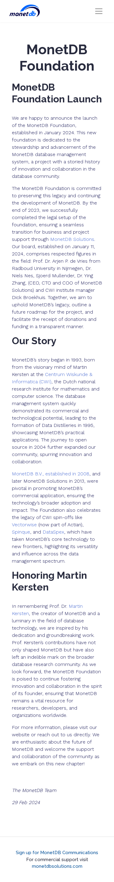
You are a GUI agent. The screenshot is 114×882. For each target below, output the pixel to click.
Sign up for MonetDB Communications (57, 852)
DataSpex (53, 532)
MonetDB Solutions (72, 239)
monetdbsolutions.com (57, 866)
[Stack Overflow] (57, 844)
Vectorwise (24, 525)
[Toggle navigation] (99, 11)
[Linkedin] (64, 844)
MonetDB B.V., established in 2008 (50, 474)
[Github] (49, 844)
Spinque (21, 532)
